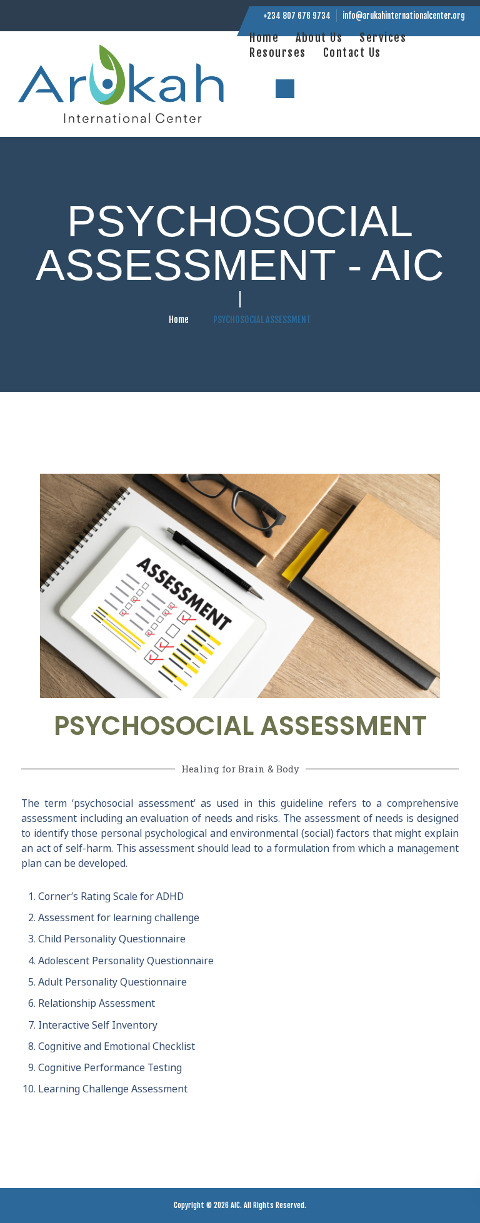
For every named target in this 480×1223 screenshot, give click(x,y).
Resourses (277, 52)
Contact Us (352, 52)
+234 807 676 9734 (297, 16)
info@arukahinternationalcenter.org (403, 16)
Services (382, 37)
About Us (319, 37)
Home (264, 37)
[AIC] (123, 84)
